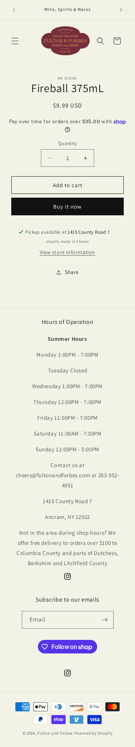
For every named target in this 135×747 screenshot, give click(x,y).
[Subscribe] (105, 620)
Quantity (67, 143)
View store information (67, 252)
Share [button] (72, 272)
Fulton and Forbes (55, 733)
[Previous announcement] (14, 10)
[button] (15, 41)
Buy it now (67, 206)
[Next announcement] (121, 10)
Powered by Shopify (93, 733)
